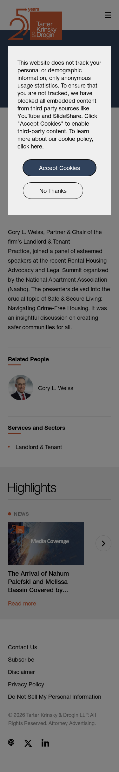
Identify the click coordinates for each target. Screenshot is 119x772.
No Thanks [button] (53, 190)
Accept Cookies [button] (59, 167)
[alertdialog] (59, 130)
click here (29, 146)
